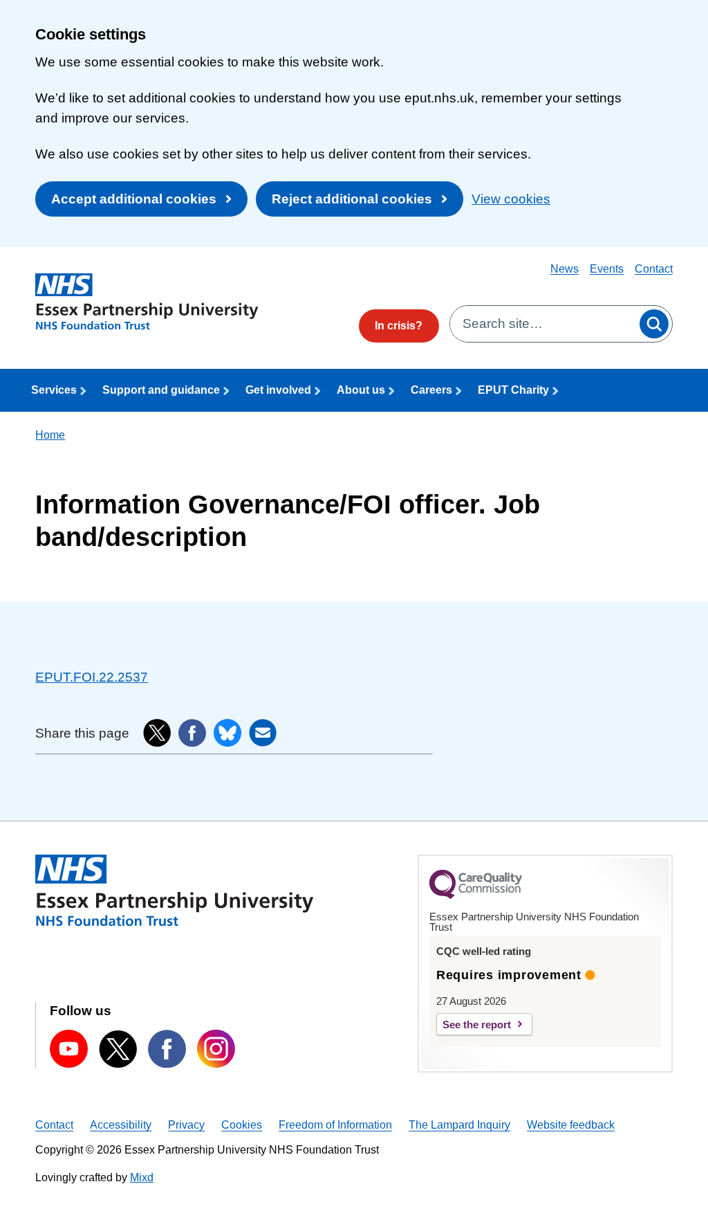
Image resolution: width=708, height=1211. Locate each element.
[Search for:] (543, 324)
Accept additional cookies (133, 199)
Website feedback (571, 1125)
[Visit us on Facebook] (167, 1049)
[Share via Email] (263, 733)
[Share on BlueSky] (227, 733)
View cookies (511, 199)
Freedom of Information (335, 1125)
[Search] (654, 323)
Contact (654, 269)
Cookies (241, 1125)
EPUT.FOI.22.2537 (91, 677)
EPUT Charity (513, 390)
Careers (431, 390)
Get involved (278, 390)
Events (607, 269)
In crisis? (398, 325)
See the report (476, 1024)
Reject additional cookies (352, 199)
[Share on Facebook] (192, 733)
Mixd (141, 1177)
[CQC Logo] (475, 895)
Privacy (186, 1125)
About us (361, 390)
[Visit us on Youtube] (69, 1049)
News (564, 269)
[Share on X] (157, 733)
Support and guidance (161, 390)
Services (54, 390)
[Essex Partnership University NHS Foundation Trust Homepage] (147, 302)
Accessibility (120, 1125)
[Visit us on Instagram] (216, 1049)
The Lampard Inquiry (459, 1125)
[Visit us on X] (118, 1049)
